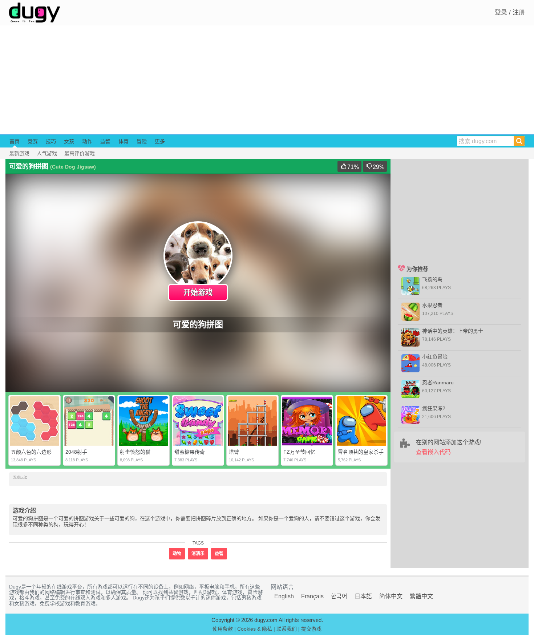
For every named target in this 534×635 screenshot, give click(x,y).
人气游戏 (47, 153)
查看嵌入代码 (433, 452)
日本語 (363, 596)
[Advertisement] (267, 80)
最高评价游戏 (79, 153)
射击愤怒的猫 (135, 452)
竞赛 (33, 141)
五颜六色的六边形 (31, 452)
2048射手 (76, 452)
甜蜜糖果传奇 (189, 452)
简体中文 (390, 596)
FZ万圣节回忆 (299, 452)
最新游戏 (19, 153)
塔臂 (234, 452)
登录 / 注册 (510, 12)
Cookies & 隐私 (254, 629)
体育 (123, 141)
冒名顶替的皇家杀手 (361, 452)
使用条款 (223, 629)
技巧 (51, 141)
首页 (14, 141)
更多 (160, 141)
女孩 (69, 141)
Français (312, 596)
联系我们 (286, 629)
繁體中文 (421, 596)
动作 (87, 141)
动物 (177, 553)
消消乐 (198, 553)
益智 (105, 141)
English (284, 596)
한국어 (339, 596)
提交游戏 (311, 629)
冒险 (142, 141)
